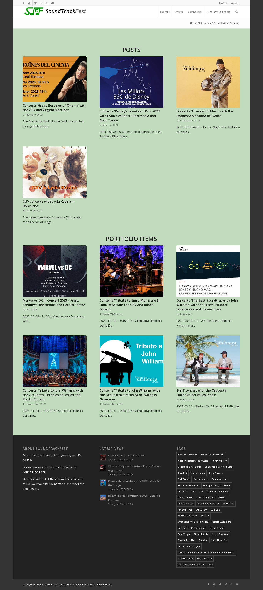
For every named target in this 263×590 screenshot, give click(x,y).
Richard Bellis (201, 534)
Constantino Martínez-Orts (218, 466)
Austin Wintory (219, 460)
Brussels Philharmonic (189, 466)
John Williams (185, 509)
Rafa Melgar (184, 534)
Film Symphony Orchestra (216, 485)
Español (235, 2)
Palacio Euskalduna (221, 521)
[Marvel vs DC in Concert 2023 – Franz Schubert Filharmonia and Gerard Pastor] (54, 271)
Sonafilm (203, 540)
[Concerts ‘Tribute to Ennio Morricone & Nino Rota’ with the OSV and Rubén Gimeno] (131, 271)
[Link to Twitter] (35, 3)
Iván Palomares (186, 503)
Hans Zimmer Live (205, 497)
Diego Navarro (216, 472)
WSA (210, 564)
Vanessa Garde (185, 558)
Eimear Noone (200, 479)
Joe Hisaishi (228, 503)
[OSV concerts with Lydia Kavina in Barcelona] (54, 172)
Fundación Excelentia (217, 491)
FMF (193, 491)
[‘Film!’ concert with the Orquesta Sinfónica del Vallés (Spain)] (208, 361)
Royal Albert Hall (186, 540)
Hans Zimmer (185, 497)
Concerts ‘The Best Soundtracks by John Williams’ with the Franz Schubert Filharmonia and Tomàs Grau (207, 304)
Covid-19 (182, 472)
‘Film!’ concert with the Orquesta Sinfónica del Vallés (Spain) (201, 392)
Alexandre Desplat (187, 454)
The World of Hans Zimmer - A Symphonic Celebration (206, 552)
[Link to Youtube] (29, 3)
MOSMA (205, 515)
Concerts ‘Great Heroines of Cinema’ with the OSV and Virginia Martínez (54, 107)
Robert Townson (220, 534)
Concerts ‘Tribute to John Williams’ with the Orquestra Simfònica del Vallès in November (130, 394)
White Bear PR (204, 558)
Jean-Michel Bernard (208, 503)
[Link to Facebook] (24, 3)
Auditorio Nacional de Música (193, 460)
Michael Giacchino (187, 515)
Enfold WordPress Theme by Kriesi (94, 584)
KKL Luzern (201, 509)
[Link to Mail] (53, 3)
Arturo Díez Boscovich (212, 454)
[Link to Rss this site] (47, 3)
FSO (201, 491)
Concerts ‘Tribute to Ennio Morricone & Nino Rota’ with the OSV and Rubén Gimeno (129, 304)
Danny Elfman (198, 472)
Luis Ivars (215, 509)
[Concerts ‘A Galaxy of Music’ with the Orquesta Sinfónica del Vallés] (208, 82)
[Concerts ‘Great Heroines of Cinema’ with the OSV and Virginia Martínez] (54, 79)
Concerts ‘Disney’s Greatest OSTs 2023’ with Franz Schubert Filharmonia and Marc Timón (130, 115)
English (223, 2)
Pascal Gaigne (217, 527)
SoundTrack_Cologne (189, 546)
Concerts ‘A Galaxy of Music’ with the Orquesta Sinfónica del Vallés (204, 113)
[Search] (236, 12)
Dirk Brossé (184, 479)
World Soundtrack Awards (191, 564)
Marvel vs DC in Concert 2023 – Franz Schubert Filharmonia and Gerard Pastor (54, 302)
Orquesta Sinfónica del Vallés (193, 521)
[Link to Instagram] (41, 3)
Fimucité (182, 491)
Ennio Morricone (220, 479)
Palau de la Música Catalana (192, 527)
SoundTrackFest (219, 540)
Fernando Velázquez (188, 485)
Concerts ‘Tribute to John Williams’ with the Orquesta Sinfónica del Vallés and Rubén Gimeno (53, 394)
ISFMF (221, 497)
